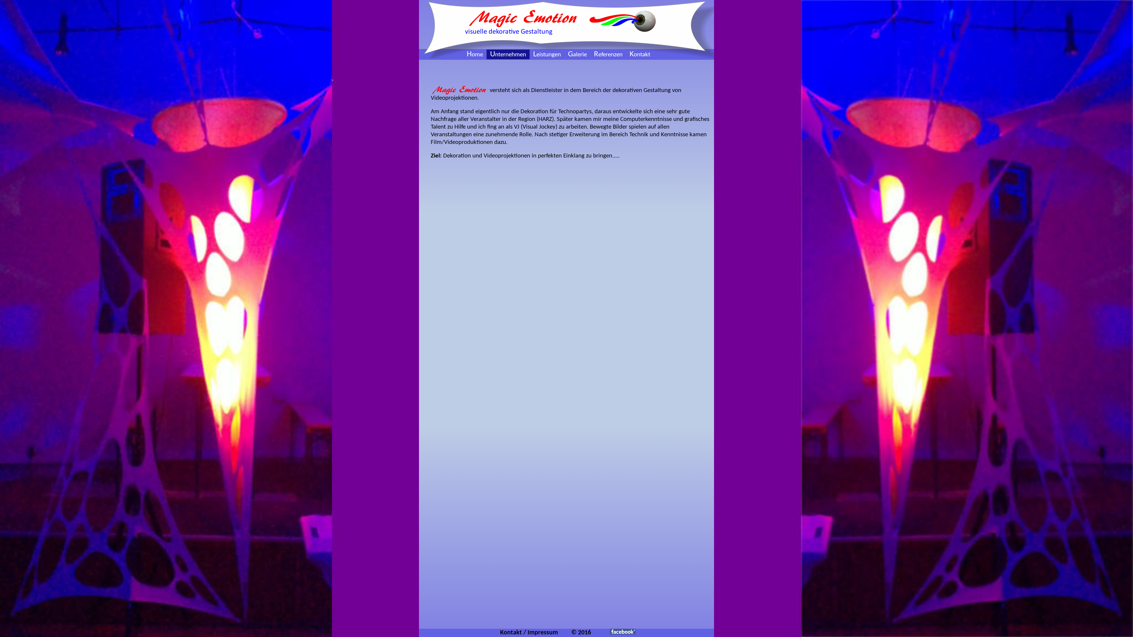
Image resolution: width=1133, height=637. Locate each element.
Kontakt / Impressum (529, 632)
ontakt (640, 54)
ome (475, 54)
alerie (577, 54)
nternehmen (508, 54)
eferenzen (608, 54)
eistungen (547, 54)
